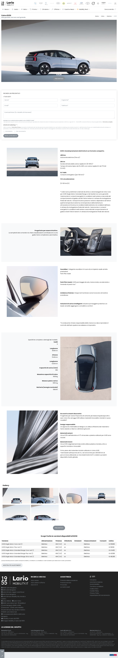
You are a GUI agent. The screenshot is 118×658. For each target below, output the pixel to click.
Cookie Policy (94, 591)
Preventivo (59, 79)
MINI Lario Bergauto (9, 590)
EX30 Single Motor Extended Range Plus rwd (17, 553)
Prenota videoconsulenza (68, 580)
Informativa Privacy (16, 127)
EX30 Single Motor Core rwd (11, 544)
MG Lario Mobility (17, 607)
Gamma (109, 16)
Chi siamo (45, 9)
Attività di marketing (9, 125)
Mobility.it (22, 603)
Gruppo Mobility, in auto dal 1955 (14, 621)
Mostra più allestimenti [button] (12, 565)
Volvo (102, 16)
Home (97, 16)
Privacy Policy (94, 593)
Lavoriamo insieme (96, 582)
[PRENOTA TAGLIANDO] (2, 656)
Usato (16, 9)
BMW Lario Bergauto (9, 588)
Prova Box (63, 585)
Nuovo (6, 9)
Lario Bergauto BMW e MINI (12, 605)
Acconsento (8, 131)
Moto (25, 9)
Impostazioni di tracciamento (100, 595)
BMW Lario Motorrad (10, 603)
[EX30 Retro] (16, 495)
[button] (59, 125)
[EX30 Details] (73, 495)
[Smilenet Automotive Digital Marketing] (113, 655)
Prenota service (65, 583)
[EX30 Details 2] (45, 495)
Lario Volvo (17, 601)
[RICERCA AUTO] (2, 651)
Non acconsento (21, 131)
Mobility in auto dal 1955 (11, 619)
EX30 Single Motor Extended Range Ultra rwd (17, 557)
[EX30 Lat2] (45, 512)
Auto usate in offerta (38, 583)
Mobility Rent (83, 9)
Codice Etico (94, 589)
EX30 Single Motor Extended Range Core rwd (17, 550)
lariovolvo (6, 607)
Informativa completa (107, 122)
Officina (56, 9)
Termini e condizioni (96, 586)
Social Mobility (94, 584)
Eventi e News (69, 9)
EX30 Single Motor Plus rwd (11, 547)
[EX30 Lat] (16, 512)
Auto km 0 (34, 585)
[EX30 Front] (101, 495)
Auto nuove (35, 580)
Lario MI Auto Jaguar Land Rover (13, 592)
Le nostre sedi (65, 587)
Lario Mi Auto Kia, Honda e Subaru (14, 610)
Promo (34, 9)
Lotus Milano (7, 601)
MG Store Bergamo (9, 594)
